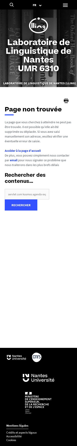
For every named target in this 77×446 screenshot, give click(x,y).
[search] (27, 194)
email (14, 160)
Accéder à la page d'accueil (23, 151)
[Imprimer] (66, 101)
